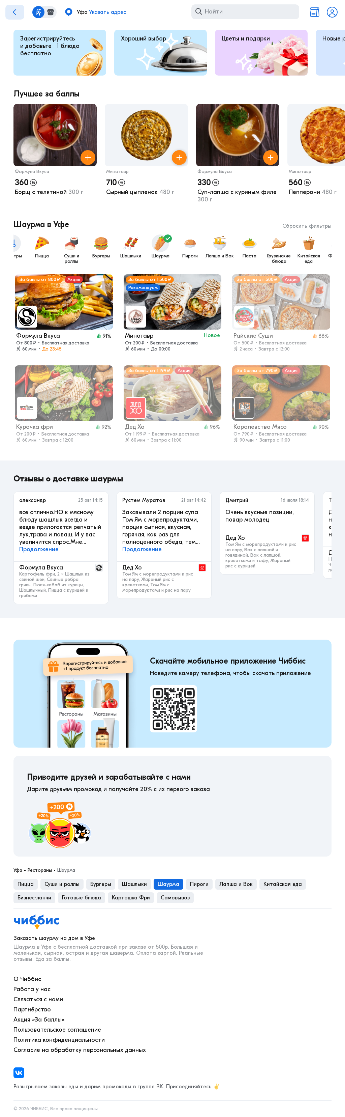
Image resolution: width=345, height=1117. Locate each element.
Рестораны (40, 870)
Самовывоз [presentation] (175, 898)
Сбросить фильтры (307, 226)
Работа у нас (32, 989)
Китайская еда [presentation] (282, 884)
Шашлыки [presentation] (134, 884)
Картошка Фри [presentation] (131, 898)
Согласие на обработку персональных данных (79, 1050)
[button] (55, 155)
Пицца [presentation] (26, 884)
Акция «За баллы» (38, 1019)
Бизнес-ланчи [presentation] (34, 898)
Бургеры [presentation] (100, 884)
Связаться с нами (38, 999)
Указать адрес (107, 12)
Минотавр (117, 171)
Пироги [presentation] (199, 884)
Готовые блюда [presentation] (81, 898)
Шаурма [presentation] (168, 884)
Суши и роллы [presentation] (62, 884)
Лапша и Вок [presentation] (236, 884)
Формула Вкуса (32, 171)
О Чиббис (27, 979)
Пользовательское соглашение (57, 1029)
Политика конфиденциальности (59, 1039)
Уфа (17, 870)
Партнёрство (32, 1009)
